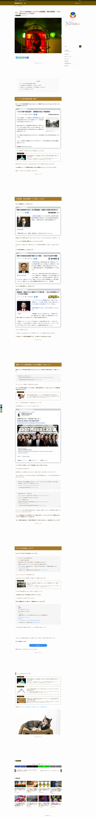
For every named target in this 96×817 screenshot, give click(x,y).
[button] (20, 766)
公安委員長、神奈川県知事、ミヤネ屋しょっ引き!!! (31, 85)
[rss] (79, 0)
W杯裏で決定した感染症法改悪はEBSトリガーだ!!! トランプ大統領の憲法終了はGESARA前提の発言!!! (43, 699)
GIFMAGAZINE (28, 706)
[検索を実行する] (80, 46)
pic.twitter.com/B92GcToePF (33, 485)
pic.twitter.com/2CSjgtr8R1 (23, 567)
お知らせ (67, 54)
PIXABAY (45, 706)
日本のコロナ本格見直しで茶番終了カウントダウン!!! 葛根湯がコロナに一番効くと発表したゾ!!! (43, 584)
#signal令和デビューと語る (23, 617)
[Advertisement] (38, 69)
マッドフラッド (68, 56)
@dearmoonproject (40, 377)
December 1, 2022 (34, 487)
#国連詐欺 (20, 618)
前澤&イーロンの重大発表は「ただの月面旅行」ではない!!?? (33, 87)
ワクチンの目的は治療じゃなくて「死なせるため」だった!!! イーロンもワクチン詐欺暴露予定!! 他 (43, 689)
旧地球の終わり (18, 15)
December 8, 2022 (37, 379)
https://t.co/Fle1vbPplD (48, 377)
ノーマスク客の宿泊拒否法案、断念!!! (28, 83)
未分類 (67, 65)
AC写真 (33, 706)
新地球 (67, 61)
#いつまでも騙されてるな (23, 620)
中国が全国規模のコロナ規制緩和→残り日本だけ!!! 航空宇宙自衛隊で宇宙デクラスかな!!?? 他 (43, 156)
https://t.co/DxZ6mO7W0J (44, 495)
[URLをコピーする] (56, 766)
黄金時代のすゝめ (20, 3)
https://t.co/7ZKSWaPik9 (43, 501)
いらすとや (37, 706)
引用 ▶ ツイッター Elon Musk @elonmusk (26, 409)
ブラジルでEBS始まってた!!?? (27, 89)
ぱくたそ (23, 706)
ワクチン (67, 58)
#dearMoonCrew (33, 377)
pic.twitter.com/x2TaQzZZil (23, 503)
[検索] (80, 0)
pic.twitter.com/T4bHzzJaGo (34, 620)
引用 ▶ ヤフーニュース (23, 109)
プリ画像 (41, 706)
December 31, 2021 (42, 505)
